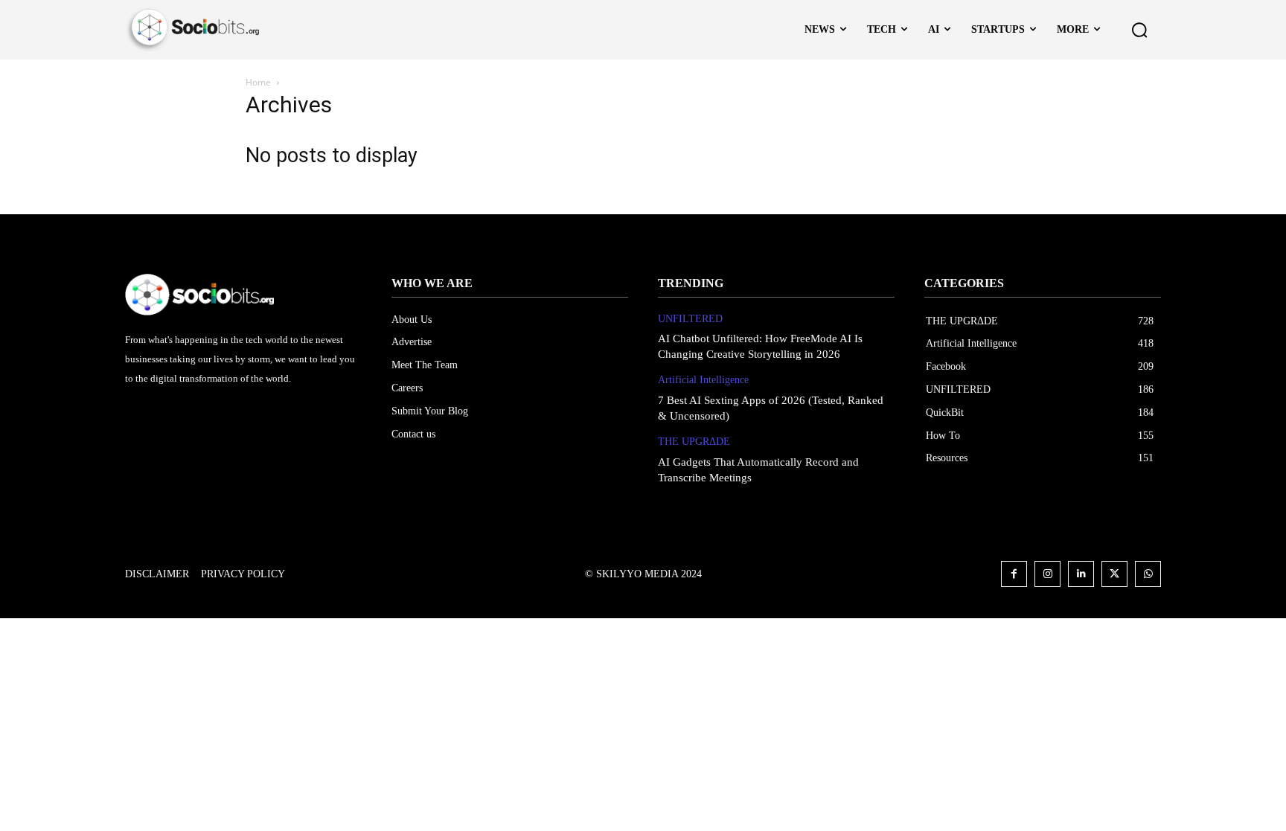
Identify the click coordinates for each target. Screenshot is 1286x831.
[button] (1139, 29)
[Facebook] (1014, 574)
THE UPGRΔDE (694, 441)
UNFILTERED (690, 318)
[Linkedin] (1081, 574)
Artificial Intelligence (703, 379)
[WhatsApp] (1148, 574)
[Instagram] (1047, 574)
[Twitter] (1114, 574)
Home (258, 82)
